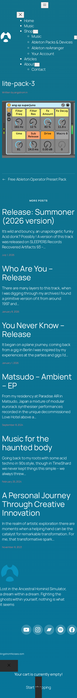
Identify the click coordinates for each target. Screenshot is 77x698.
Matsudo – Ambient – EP (37, 381)
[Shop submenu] (35, 32)
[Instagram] (38, 630)
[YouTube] (26, 630)
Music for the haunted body (27, 443)
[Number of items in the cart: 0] (75, 37)
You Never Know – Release (33, 330)
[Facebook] (72, 630)
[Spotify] (61, 630)
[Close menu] (20, 15)
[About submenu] (37, 65)
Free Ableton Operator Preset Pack (37, 179)
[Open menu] (44, 5)
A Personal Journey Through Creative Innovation (36, 504)
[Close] (9, 666)
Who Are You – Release (27, 273)
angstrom (19, 92)
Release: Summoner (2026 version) (38, 216)
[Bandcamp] (49, 630)
